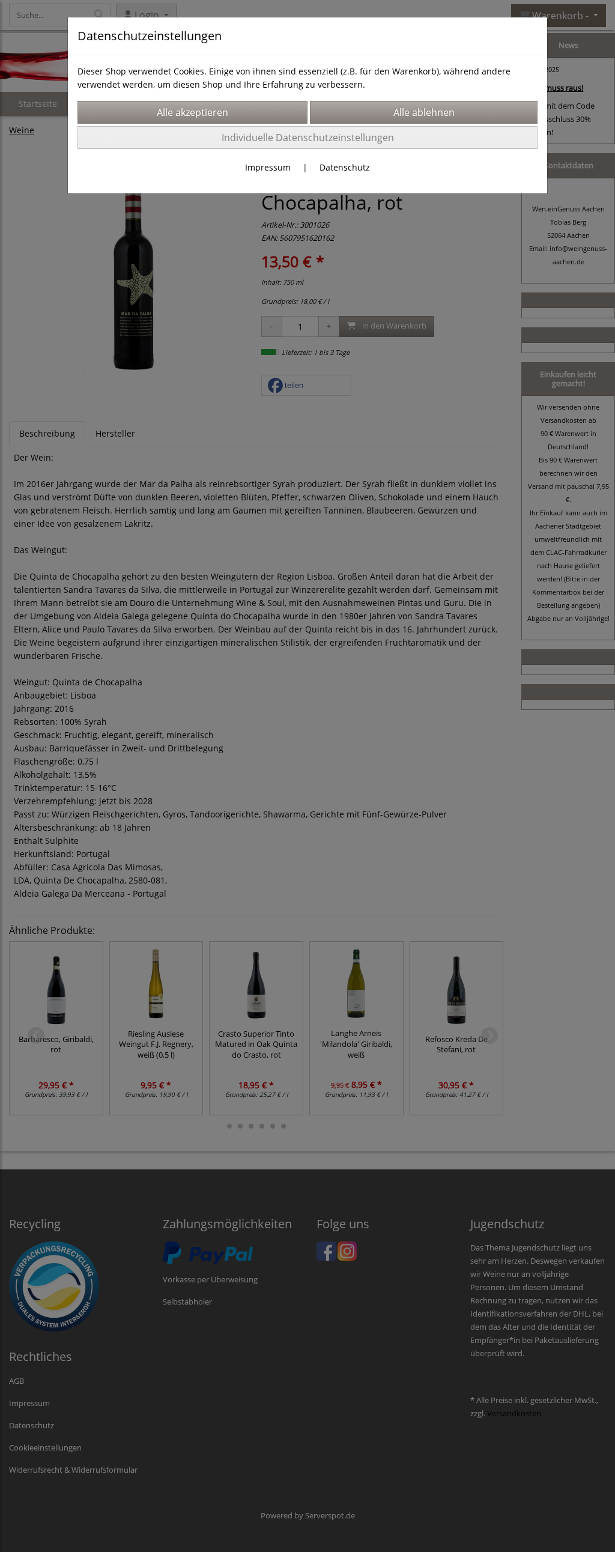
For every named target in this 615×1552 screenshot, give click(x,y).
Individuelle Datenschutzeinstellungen (308, 137)
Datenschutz (345, 167)
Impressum (268, 167)
